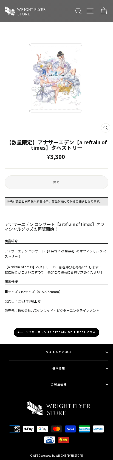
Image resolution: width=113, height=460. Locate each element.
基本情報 (59, 368)
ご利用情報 (59, 384)
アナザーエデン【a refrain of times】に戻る (60, 332)
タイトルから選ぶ (59, 352)
